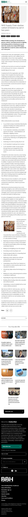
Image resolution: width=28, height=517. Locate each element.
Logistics (18, 36)
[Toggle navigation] (26, 2)
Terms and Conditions (7, 498)
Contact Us (4, 492)
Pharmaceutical (13, 36)
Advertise (3, 496)
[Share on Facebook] (11, 310)
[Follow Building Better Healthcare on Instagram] (12, 471)
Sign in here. (13, 450)
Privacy (3, 500)
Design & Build (24, 331)
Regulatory (8, 36)
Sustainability (3, 36)
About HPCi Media (6, 487)
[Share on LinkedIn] (7, 310)
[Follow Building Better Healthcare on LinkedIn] (16, 471)
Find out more (4, 453)
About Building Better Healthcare (10, 485)
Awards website (5, 494)
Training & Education (10, 331)
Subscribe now (9, 411)
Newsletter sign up (6, 490)
